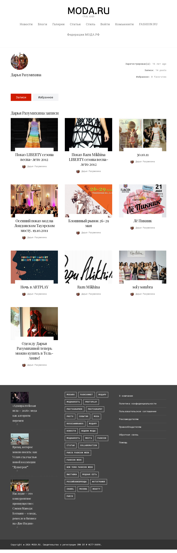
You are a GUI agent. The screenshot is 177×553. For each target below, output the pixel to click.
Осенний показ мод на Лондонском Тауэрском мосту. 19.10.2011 (34, 225)
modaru (71, 394)
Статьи (75, 24)
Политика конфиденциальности (137, 403)
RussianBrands (75, 424)
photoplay (91, 402)
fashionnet (86, 394)
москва (83, 489)
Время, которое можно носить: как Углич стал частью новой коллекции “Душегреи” (24, 457)
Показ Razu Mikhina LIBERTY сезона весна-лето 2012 (88, 159)
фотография (98, 482)
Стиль (90, 24)
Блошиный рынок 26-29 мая (88, 223)
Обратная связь (128, 434)
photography (95, 409)
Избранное (45, 97)
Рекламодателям (128, 419)
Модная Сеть (89, 474)
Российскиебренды (77, 482)
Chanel (70, 489)
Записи (21, 97)
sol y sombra (143, 286)
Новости (26, 24)
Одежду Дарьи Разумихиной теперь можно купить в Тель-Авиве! (34, 350)
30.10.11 (143, 154)
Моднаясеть (73, 438)
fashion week (74, 460)
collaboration (88, 445)
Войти (105, 24)
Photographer (74, 409)
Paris (70, 496)
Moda (96, 416)
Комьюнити (124, 24)
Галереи (58, 24)
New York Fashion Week (80, 467)
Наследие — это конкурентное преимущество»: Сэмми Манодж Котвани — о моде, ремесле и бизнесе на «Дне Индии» (24, 508)
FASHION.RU (148, 24)
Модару (93, 424)
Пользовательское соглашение (137, 411)
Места (88, 438)
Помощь (123, 442)
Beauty (96, 489)
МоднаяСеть (73, 402)
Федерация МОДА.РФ (83, 34)
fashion (101, 438)
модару (102, 394)
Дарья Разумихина (26, 74)
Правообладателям (130, 426)
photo (70, 416)
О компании (126, 395)
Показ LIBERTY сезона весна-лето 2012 (34, 157)
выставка (72, 474)
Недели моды (88, 431)
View (32, 134)
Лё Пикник (142, 220)
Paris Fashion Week (78, 453)
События (83, 416)
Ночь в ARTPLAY (34, 286)
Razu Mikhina (88, 286)
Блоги (42, 24)
